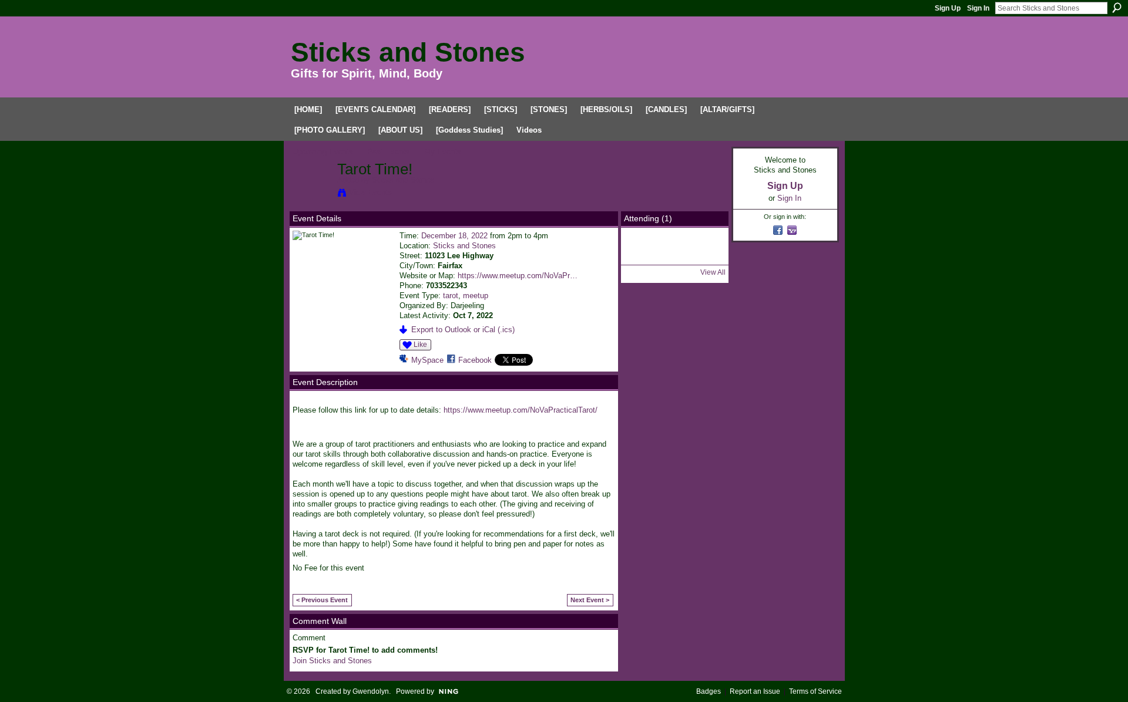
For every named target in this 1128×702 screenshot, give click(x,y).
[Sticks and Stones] (311, 194)
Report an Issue (755, 691)
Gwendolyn (370, 691)
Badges (708, 691)
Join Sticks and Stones (332, 660)
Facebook (475, 360)
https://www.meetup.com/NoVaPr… (518, 275)
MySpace (427, 360)
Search (1117, 7)
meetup (475, 295)
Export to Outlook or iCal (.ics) (463, 329)
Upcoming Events (323, 151)
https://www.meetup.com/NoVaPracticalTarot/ (520, 410)
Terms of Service (815, 691)
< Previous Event (322, 599)
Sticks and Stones (408, 52)
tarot (450, 295)
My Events (442, 151)
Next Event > (589, 599)
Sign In (978, 8)
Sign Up (948, 8)
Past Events (388, 151)
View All (713, 272)
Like (420, 344)
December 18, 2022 (454, 235)
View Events (370, 192)
